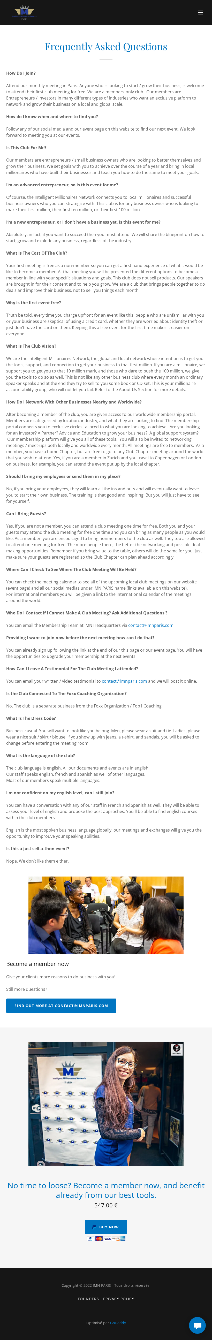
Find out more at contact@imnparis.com (61, 1005)
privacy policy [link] (118, 1298)
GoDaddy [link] (118, 1322)
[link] (24, 12)
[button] (200, 12)
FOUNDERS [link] (88, 1298)
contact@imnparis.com (150, 625)
